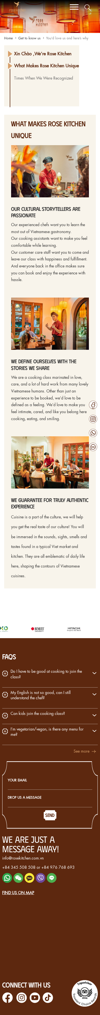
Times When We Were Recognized (43, 78)
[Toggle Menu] (74, 6)
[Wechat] (18, 881)
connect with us (26, 984)
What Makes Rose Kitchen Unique (46, 66)
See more (81, 751)
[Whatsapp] (7, 881)
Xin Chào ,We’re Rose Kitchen (42, 54)
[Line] (52, 881)
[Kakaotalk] (29, 881)
